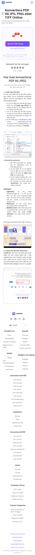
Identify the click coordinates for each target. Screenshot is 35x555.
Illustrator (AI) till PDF (17, 449)
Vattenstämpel (17, 476)
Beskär (25, 342)
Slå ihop (17, 416)
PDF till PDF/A (17, 402)
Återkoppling (9, 338)
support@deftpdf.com (17, 544)
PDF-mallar (17, 489)
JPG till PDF (17, 436)
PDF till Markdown (17, 399)
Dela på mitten (25, 345)
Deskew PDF (17, 406)
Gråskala (25, 369)
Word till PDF (17, 443)
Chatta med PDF (25, 348)
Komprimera (17, 479)
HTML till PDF (17, 446)
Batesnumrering (17, 423)
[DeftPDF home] (7, 2)
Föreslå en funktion (9, 342)
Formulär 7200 (17, 521)
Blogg (9, 357)
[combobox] (17, 325)
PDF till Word (17, 383)
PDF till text (17, 396)
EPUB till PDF (17, 456)
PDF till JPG (17, 380)
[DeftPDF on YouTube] (24, 319)
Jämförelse (9, 369)
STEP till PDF (17, 459)
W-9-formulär (17, 515)
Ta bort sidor (17, 426)
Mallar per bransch (17, 496)
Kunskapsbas (9, 366)
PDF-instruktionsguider (9, 362)
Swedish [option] (14, 325)
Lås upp (17, 473)
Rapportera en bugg (7, 346)
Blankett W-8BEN (17, 518)
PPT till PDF (17, 439)
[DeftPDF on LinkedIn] (15, 319)
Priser (9, 335)
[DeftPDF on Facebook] (11, 319)
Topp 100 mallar (17, 493)
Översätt (25, 335)
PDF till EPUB (17, 393)
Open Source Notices (17, 547)
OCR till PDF (17, 452)
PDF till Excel (17, 386)
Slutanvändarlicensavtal (17, 534)
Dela (17, 419)
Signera (25, 362)
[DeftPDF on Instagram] (19, 319)
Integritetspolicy (17, 537)
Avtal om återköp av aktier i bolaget (17, 511)
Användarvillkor (17, 540)
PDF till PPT (17, 389)
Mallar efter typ (17, 499)
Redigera (25, 338)
